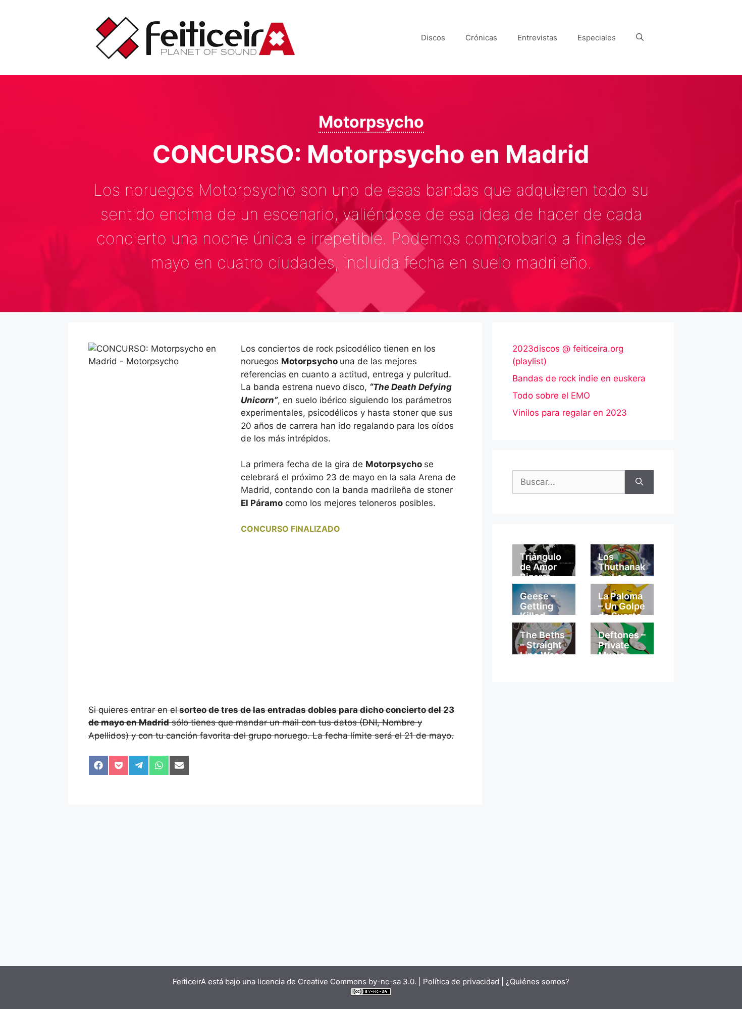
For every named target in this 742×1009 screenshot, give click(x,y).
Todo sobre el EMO (551, 395)
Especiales (596, 37)
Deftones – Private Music (622, 645)
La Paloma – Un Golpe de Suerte (621, 606)
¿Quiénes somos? (537, 981)
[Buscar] (639, 482)
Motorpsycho (371, 122)
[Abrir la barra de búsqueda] (640, 38)
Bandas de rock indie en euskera (579, 378)
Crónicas (481, 37)
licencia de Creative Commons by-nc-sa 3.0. (336, 981)
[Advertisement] (275, 629)
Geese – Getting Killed (537, 606)
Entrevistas (537, 37)
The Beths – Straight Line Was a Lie (543, 650)
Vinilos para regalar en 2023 (569, 413)
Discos (433, 37)
